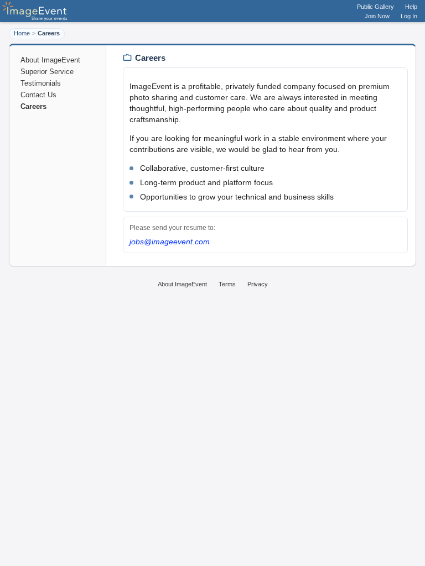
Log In (409, 16)
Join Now (377, 16)
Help (411, 6)
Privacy (257, 284)
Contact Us (38, 95)
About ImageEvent (50, 60)
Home (22, 33)
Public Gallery (375, 6)
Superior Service (47, 71)
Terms (227, 284)
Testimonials (40, 83)
